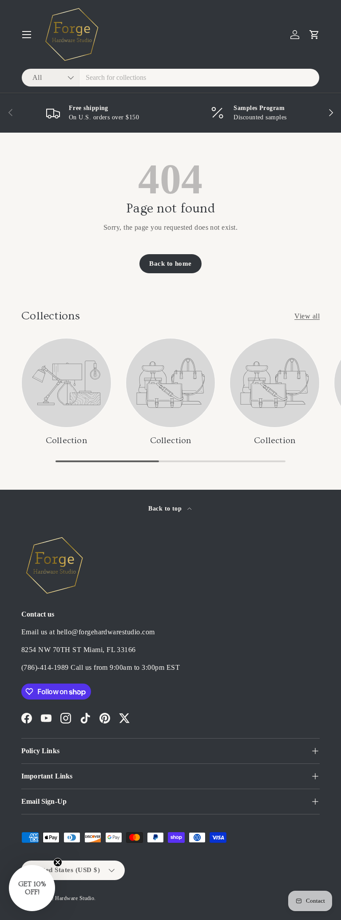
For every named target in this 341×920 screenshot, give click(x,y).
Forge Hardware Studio (67, 898)
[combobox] (170, 77)
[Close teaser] (57, 862)
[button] (314, 34)
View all (307, 316)
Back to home (170, 263)
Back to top (166, 508)
